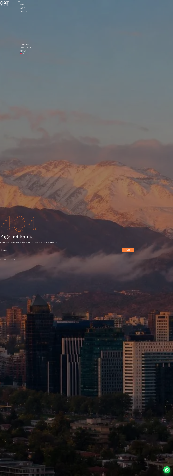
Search (128, 250)
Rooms (23, 11)
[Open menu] (19, 1)
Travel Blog (26, 48)
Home (22, 5)
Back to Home (9, 260)
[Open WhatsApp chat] (166, 469)
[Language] (22, 53)
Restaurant (25, 44)
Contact (24, 51)
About (23, 8)
